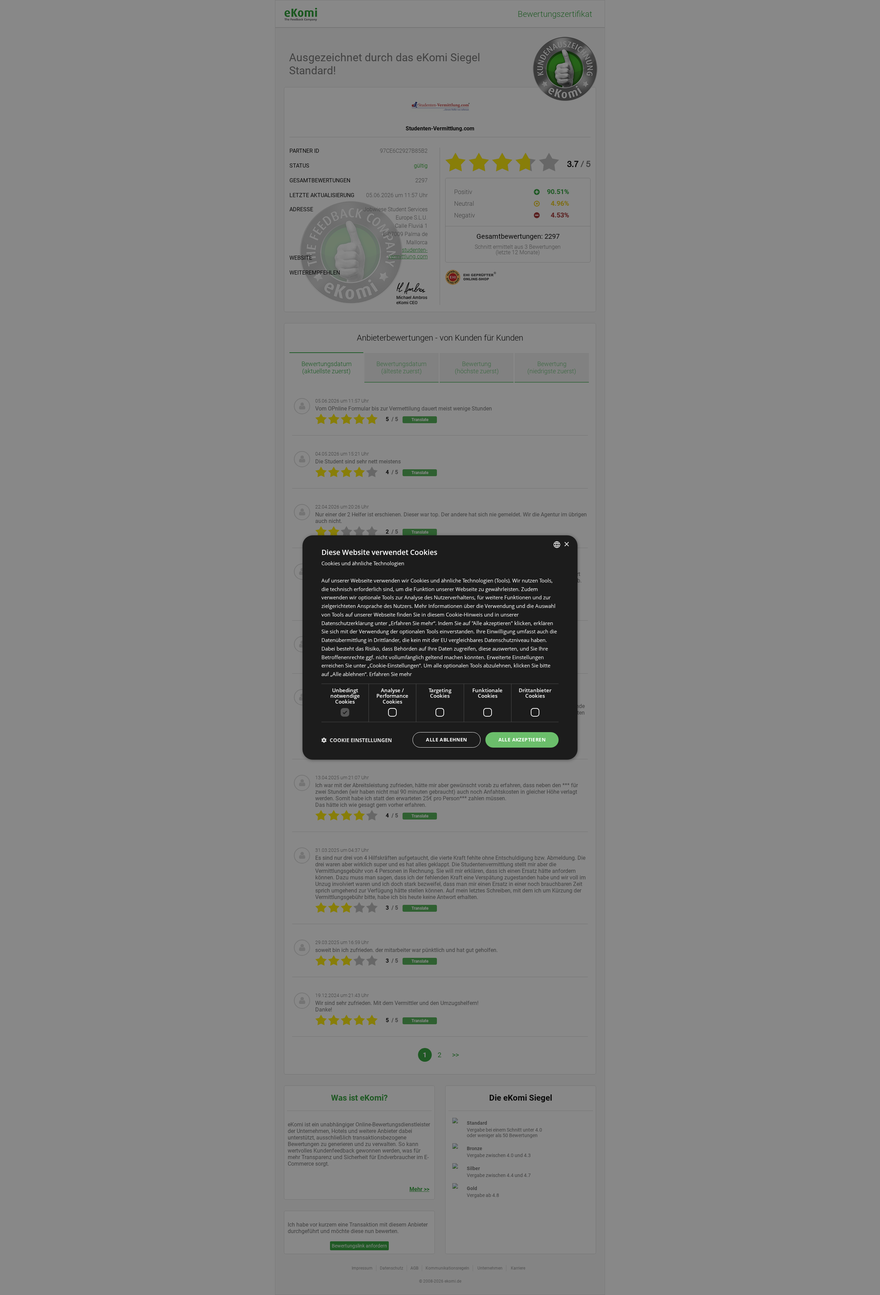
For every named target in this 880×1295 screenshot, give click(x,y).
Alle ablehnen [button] (446, 739)
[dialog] (440, 647)
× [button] (566, 544)
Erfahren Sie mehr (390, 674)
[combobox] (556, 544)
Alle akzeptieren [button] (522, 739)
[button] (356, 740)
